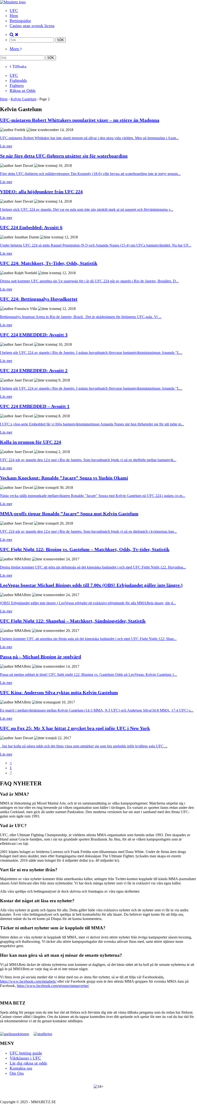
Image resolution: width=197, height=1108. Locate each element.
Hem (14, 15)
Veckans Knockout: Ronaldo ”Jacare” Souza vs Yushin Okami (64, 477)
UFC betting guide (26, 1053)
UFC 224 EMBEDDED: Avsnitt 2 (34, 370)
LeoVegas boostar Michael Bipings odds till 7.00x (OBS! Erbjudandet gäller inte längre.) (91, 585)
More (15, 48)
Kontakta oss (21, 1068)
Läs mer (6, 146)
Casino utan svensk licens (32, 25)
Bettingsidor (20, 20)
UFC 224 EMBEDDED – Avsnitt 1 (34, 406)
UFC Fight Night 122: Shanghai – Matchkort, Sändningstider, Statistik (73, 620)
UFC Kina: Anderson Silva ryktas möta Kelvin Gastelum (59, 692)
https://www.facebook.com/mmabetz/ (28, 981)
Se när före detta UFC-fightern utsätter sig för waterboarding (64, 155)
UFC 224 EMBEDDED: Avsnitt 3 (34, 334)
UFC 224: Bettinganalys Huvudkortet (38, 299)
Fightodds (18, 80)
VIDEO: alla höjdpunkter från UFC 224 (41, 191)
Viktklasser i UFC (25, 1058)
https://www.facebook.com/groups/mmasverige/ (53, 986)
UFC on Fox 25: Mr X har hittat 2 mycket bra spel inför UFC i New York (75, 728)
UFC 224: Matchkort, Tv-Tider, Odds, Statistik (48, 263)
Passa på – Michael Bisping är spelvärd (40, 656)
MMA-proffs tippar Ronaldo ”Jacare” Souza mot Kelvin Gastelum (69, 513)
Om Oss (17, 1073)
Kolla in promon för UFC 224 (30, 442)
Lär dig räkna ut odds (28, 1063)
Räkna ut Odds (23, 90)
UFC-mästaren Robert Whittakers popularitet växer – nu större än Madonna (79, 120)
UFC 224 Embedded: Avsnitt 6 (31, 227)
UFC (14, 10)
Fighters (17, 85)
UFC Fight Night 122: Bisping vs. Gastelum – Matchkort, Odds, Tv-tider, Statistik (84, 549)
